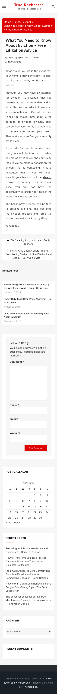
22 (34, 512)
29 (34, 517)
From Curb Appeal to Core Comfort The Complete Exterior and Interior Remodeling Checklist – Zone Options (28, 574)
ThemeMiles (30, 686)
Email (14, 419)
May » (17, 522)
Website (15, 433)
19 (16, 512)
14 (29, 506)
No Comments (14, 62)
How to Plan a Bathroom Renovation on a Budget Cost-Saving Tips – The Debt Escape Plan (28, 587)
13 (23, 506)
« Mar (9, 522)
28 (29, 517)
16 (40, 506)
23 (40, 512)
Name (14, 405)
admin (10, 57)
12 (16, 506)
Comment (17, 361)
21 (29, 512)
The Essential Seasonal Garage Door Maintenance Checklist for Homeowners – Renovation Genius (28, 600)
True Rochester (29, 5)
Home (36, 57)
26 (16, 517)
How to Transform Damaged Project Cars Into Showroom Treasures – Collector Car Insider (26, 561)
